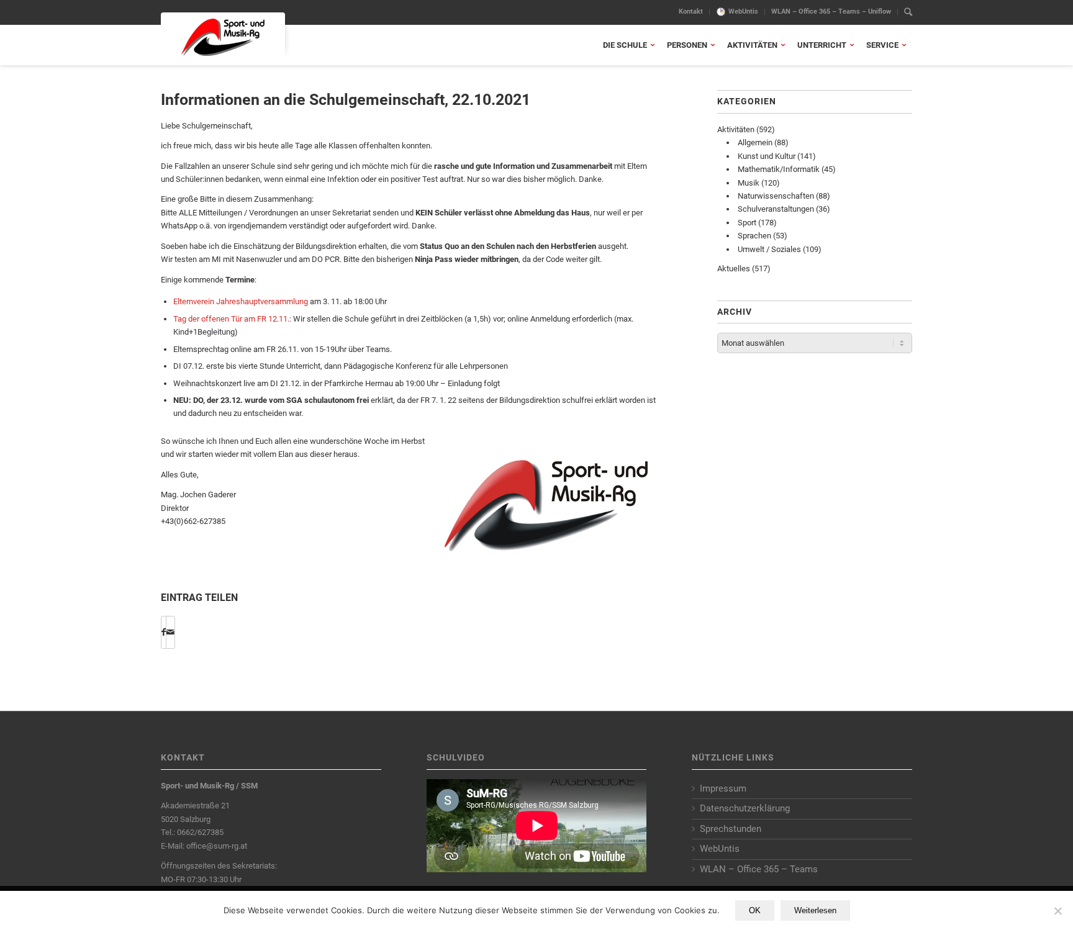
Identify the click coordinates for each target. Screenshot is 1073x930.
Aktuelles (733, 268)
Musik (748, 182)
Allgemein (755, 142)
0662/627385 (200, 832)
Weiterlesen (815, 910)
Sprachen (754, 235)
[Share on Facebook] (163, 632)
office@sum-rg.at (216, 846)
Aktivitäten (735, 129)
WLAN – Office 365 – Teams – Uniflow (831, 11)
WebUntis (743, 11)
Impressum (723, 788)
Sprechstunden (730, 828)
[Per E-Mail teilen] (170, 632)
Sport (747, 222)
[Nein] (1057, 911)
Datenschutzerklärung (745, 808)
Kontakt (691, 11)
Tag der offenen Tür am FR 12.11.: (232, 318)
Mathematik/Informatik (779, 169)
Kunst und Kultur (766, 156)
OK (755, 910)
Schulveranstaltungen (776, 209)
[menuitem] (691, 12)
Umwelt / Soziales (769, 249)
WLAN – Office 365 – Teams (759, 869)
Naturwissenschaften (776, 196)
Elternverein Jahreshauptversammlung (240, 301)
